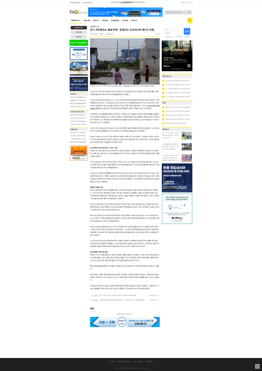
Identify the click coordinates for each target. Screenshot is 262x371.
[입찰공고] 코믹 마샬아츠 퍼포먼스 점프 (81, 100)
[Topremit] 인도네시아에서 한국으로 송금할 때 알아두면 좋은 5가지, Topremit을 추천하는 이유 (177, 111)
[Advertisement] (79, 180)
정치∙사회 (87, 20)
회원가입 (183, 2)
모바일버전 (149, 361)
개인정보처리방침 (124, 361)
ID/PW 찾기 (178, 36)
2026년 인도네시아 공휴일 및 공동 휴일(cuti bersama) (177, 107)
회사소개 (112, 361)
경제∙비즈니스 (75, 20)
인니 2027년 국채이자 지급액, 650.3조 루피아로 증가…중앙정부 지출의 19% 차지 (170, 158)
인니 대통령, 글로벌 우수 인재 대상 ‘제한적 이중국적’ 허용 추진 (177, 92)
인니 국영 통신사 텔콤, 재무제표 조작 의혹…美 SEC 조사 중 (177, 85)
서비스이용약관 (137, 361)
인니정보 (125, 20)
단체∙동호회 (115, 20)
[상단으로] (257, 366)
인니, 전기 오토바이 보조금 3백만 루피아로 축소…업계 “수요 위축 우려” (171, 135)
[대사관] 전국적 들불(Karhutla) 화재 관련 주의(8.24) (84, 97)
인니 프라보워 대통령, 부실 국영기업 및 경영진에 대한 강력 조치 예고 (177, 89)
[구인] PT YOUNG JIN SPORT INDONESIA (81, 124)
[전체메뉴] (189, 20)
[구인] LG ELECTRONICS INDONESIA (80, 118)
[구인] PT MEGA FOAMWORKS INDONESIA (82, 121)
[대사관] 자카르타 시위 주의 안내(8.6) (80, 106)
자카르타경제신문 (75, 2)
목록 (158, 34)
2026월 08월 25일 (87, 2)
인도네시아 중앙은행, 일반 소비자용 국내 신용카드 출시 (177, 81)
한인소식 (96, 20)
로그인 (190, 2)
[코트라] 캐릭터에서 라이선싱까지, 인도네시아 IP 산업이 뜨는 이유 (177, 119)
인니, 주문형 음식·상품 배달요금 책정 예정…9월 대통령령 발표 (177, 96)
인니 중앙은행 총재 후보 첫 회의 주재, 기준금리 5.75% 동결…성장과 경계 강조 (170, 147)
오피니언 (105, 20)
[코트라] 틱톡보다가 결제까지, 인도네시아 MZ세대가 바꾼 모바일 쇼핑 (177, 115)
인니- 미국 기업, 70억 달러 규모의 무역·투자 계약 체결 (118, 295)
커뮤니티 (134, 20)
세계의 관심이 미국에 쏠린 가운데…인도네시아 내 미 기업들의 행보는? (123, 300)
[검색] (189, 12)
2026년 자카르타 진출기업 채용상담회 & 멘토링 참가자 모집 (86, 115)
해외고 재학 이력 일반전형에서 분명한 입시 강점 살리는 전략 (86, 142)
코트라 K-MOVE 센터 (77, 112)
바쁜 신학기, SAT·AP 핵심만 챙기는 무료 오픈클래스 (84, 132)
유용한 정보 (74, 129)
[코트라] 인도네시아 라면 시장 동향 (174, 123)
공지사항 (73, 94)
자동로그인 (169, 36)
